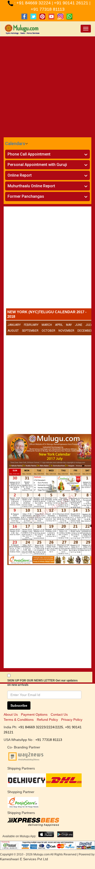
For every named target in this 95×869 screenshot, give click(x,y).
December (85, 330)
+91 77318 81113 (48, 9)
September (30, 330)
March (47, 325)
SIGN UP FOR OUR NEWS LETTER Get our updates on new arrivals (42, 683)
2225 (59, 727)
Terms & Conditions (19, 719)
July (89, 325)
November (66, 330)
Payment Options (34, 714)
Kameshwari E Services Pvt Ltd (24, 859)
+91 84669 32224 (34, 2)
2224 (50, 727)
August (13, 330)
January (14, 325)
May (69, 325)
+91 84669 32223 (32, 727)
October (48, 330)
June (78, 325)
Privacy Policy (71, 719)
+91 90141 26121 (71, 2)
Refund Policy (47, 719)
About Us (11, 714)
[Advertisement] (47, 86)
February (31, 325)
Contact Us (59, 714)
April (59, 325)
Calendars (15, 143)
